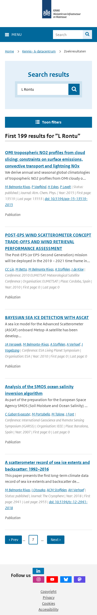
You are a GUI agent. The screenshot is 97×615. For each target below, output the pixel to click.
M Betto (21, 269)
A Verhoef (73, 344)
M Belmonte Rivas (17, 186)
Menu (16, 34)
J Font (70, 414)
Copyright (48, 591)
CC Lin (9, 269)
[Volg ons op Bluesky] (66, 579)
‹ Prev (13, 539)
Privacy (48, 597)
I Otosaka (38, 490)
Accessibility (48, 609)
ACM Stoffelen (57, 490)
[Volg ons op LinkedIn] (38, 571)
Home (9, 51)
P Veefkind (39, 186)
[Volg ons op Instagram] (38, 579)
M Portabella (41, 414)
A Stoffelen (62, 269)
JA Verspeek (13, 344)
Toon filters (51, 122)
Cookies (48, 603)
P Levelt (65, 186)
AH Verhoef (76, 490)
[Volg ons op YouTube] (52, 579)
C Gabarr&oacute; (17, 414)
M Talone (57, 414)
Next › (56, 539)
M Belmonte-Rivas (36, 344)
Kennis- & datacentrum (39, 51)
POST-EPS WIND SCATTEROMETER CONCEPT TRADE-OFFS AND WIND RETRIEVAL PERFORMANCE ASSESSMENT (48, 241)
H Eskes (53, 186)
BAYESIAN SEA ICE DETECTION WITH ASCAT (47, 317)
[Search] (87, 34)
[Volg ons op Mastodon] (79, 579)
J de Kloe (77, 269)
